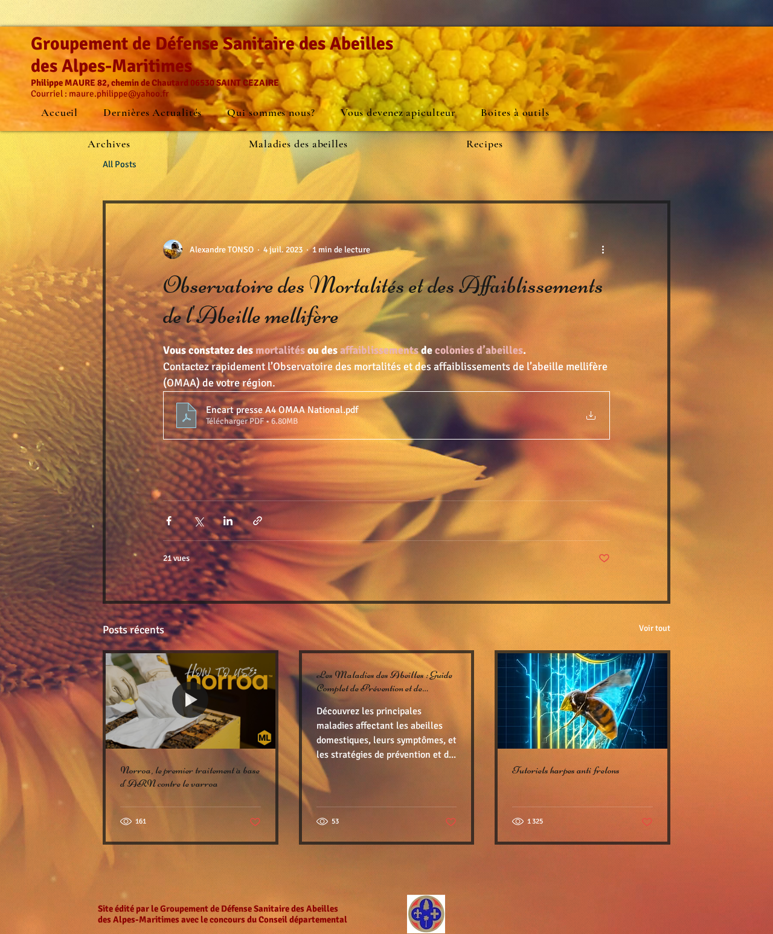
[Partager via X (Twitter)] (198, 520)
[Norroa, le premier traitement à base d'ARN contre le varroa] (190, 701)
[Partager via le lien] (257, 520)
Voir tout (654, 628)
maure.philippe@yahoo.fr (119, 93)
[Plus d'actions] (602, 249)
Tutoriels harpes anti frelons (566, 769)
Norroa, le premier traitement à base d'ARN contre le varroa (190, 776)
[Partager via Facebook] (169, 520)
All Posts (119, 164)
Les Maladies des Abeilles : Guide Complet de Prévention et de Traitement (384, 681)
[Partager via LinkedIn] (228, 520)
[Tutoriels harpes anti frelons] (582, 701)
